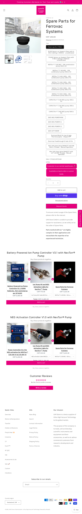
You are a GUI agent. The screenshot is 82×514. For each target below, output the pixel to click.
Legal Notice (33, 428)
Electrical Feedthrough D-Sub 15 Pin (60, 141)
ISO (6, 455)
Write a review (41, 388)
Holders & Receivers (11, 428)
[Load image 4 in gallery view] (28, 59)
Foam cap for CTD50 (55, 47)
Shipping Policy (34, 441)
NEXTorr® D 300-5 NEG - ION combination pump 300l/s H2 (61, 88)
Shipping (48, 40)
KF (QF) (7, 450)
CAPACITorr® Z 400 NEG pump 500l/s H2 (61, 112)
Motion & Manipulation (12, 419)
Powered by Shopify (45, 509)
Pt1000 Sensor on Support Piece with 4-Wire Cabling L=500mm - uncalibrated (61, 58)
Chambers (8, 473)
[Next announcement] (78, 2)
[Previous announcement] (4, 2)
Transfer (7, 423)
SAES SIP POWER (53, 131)
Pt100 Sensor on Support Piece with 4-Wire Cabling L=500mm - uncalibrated (61, 52)
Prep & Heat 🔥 (10, 432)
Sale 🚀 (7, 464)
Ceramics (8, 437)
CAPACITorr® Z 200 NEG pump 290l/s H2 (61, 106)
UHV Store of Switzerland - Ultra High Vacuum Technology (24, 509)
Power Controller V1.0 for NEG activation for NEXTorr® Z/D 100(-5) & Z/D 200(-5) (17, 352)
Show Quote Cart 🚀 (80, 218)
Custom (7, 468)
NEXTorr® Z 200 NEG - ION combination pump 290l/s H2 (61, 71)
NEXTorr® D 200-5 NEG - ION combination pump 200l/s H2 (61, 82)
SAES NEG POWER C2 (55, 126)
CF (6, 441)
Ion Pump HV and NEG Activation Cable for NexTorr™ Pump (41, 286)
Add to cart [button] (41, 303)
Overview (8, 414)
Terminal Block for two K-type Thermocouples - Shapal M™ (61, 136)
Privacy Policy (33, 432)
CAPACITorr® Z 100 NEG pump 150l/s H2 (61, 100)
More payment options (61, 200)
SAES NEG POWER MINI (55, 117)
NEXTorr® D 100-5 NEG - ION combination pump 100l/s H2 (61, 77)
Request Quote (61, 206)
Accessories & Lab (10, 459)
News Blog (32, 414)
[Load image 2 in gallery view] (18, 59)
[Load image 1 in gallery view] (9, 59)
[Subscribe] (56, 484)
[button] (4, 10)
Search (31, 419)
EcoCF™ (7, 446)
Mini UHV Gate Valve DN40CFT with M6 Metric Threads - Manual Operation (61, 146)
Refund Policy (33, 437)
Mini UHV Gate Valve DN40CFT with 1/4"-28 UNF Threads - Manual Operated (61, 153)
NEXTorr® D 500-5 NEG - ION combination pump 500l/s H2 (61, 94)
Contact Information (36, 423)
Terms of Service (34, 446)
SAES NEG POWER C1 (55, 122)
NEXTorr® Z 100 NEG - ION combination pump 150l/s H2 (61, 65)
